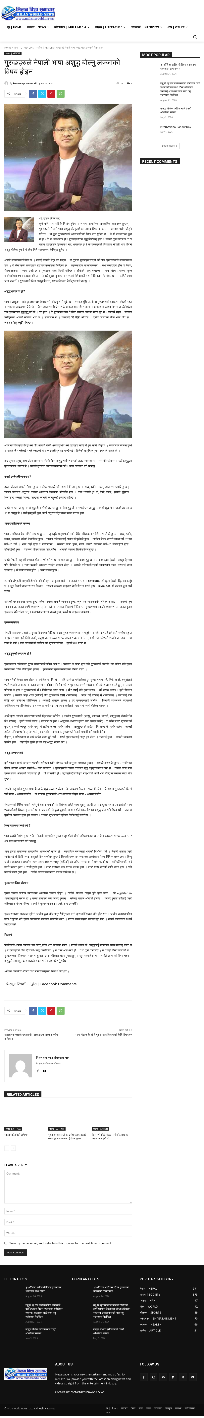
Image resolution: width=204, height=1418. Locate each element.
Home (7, 47)
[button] (195, 37)
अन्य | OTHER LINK (24, 47)
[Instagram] (153, 1377)
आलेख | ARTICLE (45, 47)
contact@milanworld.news (87, 1392)
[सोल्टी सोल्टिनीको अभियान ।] (24, 1117)
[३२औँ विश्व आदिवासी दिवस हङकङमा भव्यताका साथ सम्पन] (149, 69)
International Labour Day (175, 127)
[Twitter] (42, 94)
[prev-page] (6, 1148)
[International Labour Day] (149, 131)
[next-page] (13, 1148)
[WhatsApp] (61, 94)
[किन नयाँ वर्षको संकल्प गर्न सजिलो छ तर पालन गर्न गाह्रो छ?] (112, 1117)
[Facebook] (33, 94)
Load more (168, 145)
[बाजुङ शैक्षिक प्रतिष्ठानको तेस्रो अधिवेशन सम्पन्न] (149, 113)
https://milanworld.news (49, 1063)
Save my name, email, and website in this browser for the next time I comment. (60, 1243)
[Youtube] (44, 1070)
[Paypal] (173, 1377)
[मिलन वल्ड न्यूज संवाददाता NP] (7, 83)
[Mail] (163, 1377)
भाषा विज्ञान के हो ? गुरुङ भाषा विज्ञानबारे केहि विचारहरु (104, 1034)
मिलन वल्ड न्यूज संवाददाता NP (25, 83)
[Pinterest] (51, 94)
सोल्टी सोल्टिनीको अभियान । (17, 1134)
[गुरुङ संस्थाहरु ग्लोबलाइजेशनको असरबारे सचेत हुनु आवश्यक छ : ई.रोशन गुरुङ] (68, 1117)
